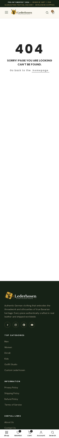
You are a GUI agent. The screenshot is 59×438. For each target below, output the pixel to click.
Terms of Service (13, 404)
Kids (6, 358)
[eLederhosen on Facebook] (7, 325)
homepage (40, 70)
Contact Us (10, 427)
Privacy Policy (11, 387)
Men (6, 341)
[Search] (47, 12)
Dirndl (7, 353)
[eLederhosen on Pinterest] (24, 325)
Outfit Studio (10, 364)
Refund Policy (11, 399)
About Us (9, 422)
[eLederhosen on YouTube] (32, 325)
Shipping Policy (11, 393)
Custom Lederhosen (14, 370)
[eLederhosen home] (22, 12)
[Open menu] (6, 12)
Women (8, 347)
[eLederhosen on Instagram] (16, 325)
